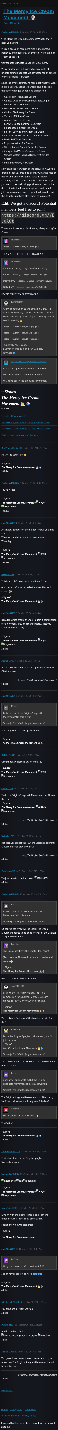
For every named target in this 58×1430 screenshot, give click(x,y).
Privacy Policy (29, 1415)
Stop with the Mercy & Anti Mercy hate (28, 361)
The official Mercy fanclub (13, 416)
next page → (7, 1390)
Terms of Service (10, 1415)
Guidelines (30, 1409)
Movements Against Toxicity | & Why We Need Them (25, 422)
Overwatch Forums (10, 3)
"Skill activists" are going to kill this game (20, 435)
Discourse (19, 1423)
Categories (16, 1409)
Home (4, 1409)
